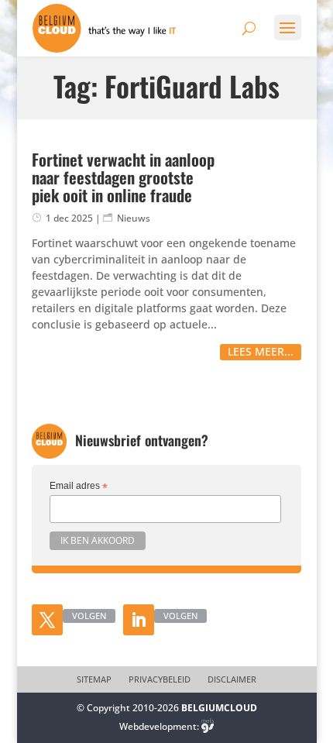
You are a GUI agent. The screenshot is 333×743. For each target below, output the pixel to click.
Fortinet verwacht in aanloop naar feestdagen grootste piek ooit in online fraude (123, 177)
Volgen (89, 615)
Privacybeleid (160, 679)
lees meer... (261, 351)
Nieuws (133, 218)
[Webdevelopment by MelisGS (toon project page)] (207, 726)
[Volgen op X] (47, 619)
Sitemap (94, 679)
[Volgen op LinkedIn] (138, 619)
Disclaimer (232, 679)
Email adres (79, 486)
